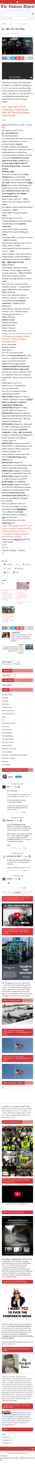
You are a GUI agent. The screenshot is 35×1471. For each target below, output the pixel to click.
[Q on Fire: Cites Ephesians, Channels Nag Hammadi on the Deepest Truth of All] (23, 585)
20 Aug (15, 787)
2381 (3, 120)
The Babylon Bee (7, 736)
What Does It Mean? (8, 758)
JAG (17, 34)
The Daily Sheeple (8, 739)
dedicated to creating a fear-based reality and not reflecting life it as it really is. (17, 1336)
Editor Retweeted (18, 784)
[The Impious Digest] (17, 11)
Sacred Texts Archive (9, 723)
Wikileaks (5, 761)
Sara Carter (6, 726)
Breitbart (5, 698)
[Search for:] (17, 18)
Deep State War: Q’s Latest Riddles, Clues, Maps (8, 616)
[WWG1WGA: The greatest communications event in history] (8, 585)
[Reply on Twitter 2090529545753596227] (8, 812)
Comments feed (7, 1440)
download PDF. (16, 1259)
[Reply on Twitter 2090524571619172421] (8, 870)
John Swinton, (20, 1398)
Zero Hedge (6, 764)
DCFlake (9, 879)
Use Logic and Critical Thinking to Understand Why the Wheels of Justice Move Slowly (16, 111)
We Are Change (7, 752)
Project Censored (8, 710)
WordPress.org (6, 1443)
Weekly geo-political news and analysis (14, 755)
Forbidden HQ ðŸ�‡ (14, 856)
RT (3, 720)
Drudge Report (7, 707)
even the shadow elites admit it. (19, 1326)
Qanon (4, 717)
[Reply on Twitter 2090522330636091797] (8, 848)
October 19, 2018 (8, 34)
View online (6, 1259)
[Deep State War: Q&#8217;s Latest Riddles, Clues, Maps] (8, 609)
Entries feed (5, 1437)
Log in (4, 1434)
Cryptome (5, 701)
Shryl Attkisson (7, 729)
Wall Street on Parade (9, 749)
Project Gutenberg (8, 714)
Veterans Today (7, 745)
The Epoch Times (8, 742)
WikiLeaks (10, 820)
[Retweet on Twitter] (12, 783)
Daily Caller (5, 704)
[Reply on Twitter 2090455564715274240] (8, 888)
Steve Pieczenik (7, 733)
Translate (17, 664)
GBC (8, 787)
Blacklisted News (7, 694)
